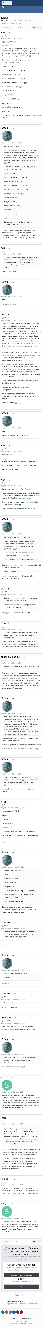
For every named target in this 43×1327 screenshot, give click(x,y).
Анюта (5, 314)
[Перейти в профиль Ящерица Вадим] (8, 661)
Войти (21, 1287)
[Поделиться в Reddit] (6, 1312)
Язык (13, 1318)
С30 (7, 20)
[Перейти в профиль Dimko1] (5, 1183)
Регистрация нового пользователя (21, 1275)
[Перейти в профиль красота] (6, 926)
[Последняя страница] (40, 27)
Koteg (4, 127)
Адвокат (6, 1017)
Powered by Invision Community (21, 1323)
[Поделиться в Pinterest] (21, 1312)
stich (3, 801)
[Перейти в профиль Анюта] (5, 318)
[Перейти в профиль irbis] (4, 1122)
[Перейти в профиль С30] (4, 36)
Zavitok (5, 623)
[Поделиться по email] (17, 1312)
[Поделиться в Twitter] (10, 1312)
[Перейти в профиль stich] (4, 805)
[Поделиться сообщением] (41, 39)
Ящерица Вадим (10, 656)
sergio (4, 1077)
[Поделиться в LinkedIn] (3, 1312)
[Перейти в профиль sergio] (7, 1085)
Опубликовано (11, 38)
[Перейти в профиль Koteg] (7, 136)
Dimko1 (5, 1178)
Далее (35, 27)
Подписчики (19, 1295)
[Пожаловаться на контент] (38, 39)
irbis (3, 1117)
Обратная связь (25, 1318)
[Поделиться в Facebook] (14, 1312)
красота (5, 922)
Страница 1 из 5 (21, 28)
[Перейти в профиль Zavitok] (5, 627)
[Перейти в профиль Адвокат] (6, 1021)
